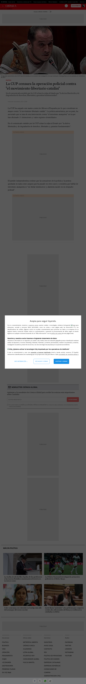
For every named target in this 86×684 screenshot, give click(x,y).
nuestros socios (33, 325)
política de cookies (56, 333)
